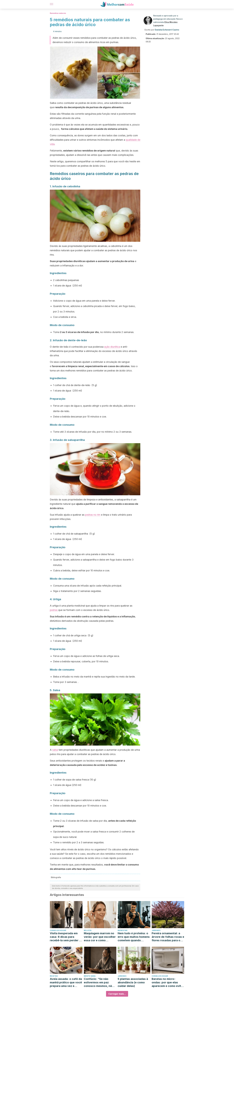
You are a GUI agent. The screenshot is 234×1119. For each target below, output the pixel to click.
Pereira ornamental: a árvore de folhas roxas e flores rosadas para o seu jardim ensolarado (168, 937)
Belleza (87, 930)
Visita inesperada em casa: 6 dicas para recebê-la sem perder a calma (65, 937)
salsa (55, 749)
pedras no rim (92, 514)
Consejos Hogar (58, 930)
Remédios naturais (58, 13)
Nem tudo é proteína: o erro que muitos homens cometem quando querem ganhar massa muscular (134, 937)
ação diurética (112, 346)
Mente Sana (89, 976)
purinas (90, 869)
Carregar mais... (117, 993)
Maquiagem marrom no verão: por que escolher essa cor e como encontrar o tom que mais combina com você (100, 937)
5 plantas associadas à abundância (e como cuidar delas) (133, 982)
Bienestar (122, 930)
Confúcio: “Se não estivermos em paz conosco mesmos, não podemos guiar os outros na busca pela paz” (99, 982)
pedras (54, 610)
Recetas (54, 976)
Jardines (156, 930)
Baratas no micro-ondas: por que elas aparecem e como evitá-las (168, 982)
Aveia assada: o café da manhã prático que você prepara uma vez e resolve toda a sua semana (66, 982)
